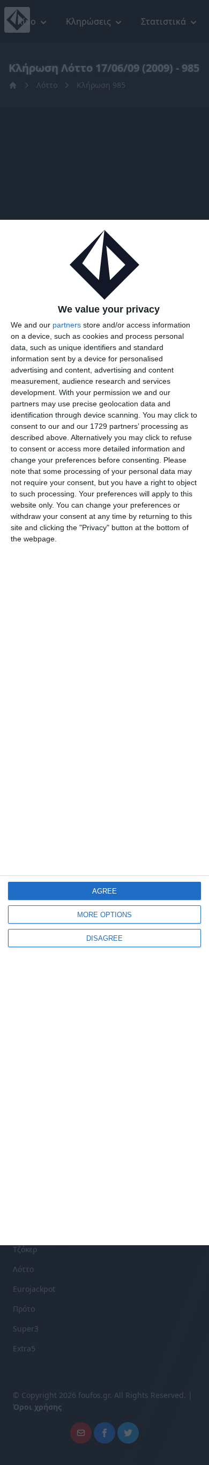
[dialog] (104, 732)
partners (67, 325)
